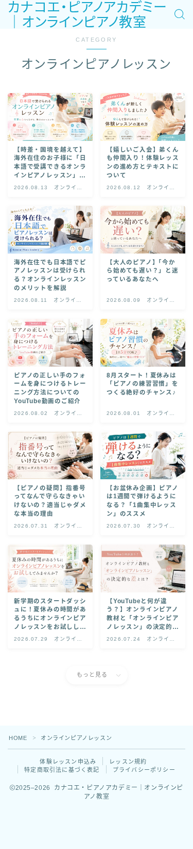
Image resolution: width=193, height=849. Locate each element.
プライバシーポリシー (144, 770)
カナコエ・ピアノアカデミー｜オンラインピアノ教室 (87, 14)
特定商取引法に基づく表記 (61, 770)
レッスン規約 (128, 761)
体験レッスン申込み (68, 761)
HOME (18, 738)
